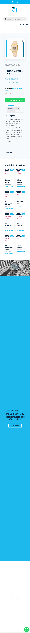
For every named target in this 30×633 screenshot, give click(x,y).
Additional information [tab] (13, 108)
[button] (15, 29)
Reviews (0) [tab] (11, 111)
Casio (10, 64)
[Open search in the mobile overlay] (15, 19)
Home (6, 64)
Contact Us (15, 425)
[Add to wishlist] (12, 170)
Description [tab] (11, 105)
